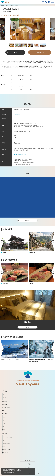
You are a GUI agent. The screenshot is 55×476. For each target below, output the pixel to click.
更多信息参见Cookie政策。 (9, 472)
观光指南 (4, 401)
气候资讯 (5, 394)
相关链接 (4, 404)
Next (46, 29)
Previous (8, 29)
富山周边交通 (6, 443)
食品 (21, 89)
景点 (7, 5)
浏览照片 (16, 52)
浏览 (27, 327)
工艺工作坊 (21, 82)
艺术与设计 (21, 79)
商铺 (4, 426)
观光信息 (4, 413)
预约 (4, 446)
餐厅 (4, 423)
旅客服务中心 (6, 449)
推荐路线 (5, 397)
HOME (2, 5)
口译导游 (5, 452)
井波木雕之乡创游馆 (14, 5)
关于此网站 (27, 460)
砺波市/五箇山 (21, 75)
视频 (3, 410)
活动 (4, 429)
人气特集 (4, 391)
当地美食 (21, 86)
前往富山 (5, 440)
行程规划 (4, 433)
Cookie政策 (28, 464)
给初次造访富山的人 (8, 437)
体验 (4, 420)
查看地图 (27, 220)
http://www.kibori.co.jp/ (21, 154)
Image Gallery (6, 407)
